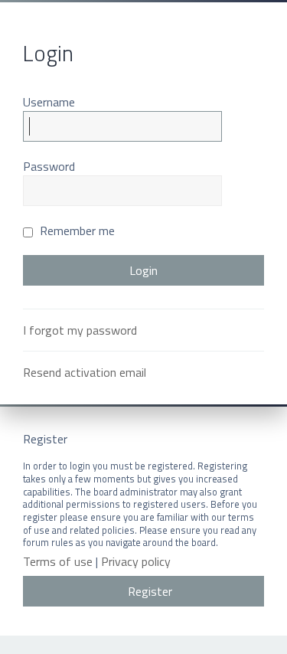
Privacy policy (136, 562)
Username (49, 102)
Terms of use (58, 562)
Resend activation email (84, 372)
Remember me (76, 230)
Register (150, 591)
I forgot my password (80, 330)
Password (49, 166)
